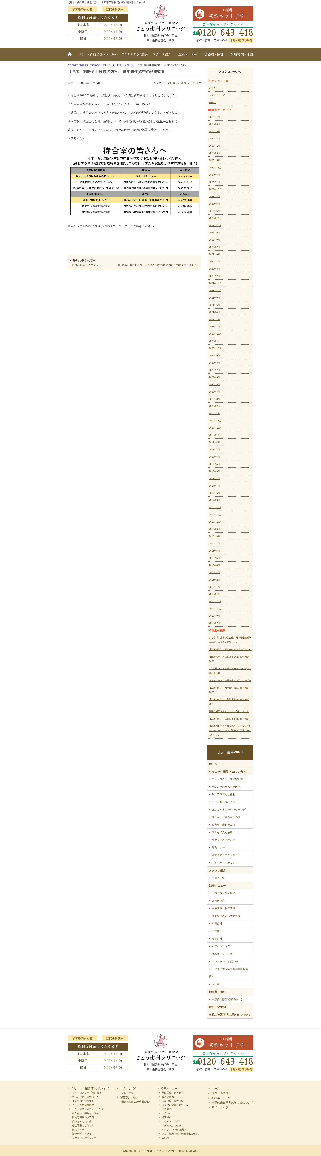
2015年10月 (215, 608)
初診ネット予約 (221, 1097)
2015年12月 (215, 594)
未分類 (212, 102)
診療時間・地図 (240, 56)
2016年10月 (215, 522)
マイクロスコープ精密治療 (227, 779)
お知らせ (174, 83)
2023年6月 (214, 203)
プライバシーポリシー (225, 862)
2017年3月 (214, 500)
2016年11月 (215, 514)
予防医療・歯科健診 (223, 893)
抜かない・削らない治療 (226, 817)
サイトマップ (220, 1107)
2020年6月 (214, 377)
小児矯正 (217, 931)
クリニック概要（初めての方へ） (98, 56)
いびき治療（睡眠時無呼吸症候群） (228, 973)
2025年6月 (214, 153)
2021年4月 (214, 312)
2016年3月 (214, 572)
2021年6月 (214, 305)
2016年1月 (214, 587)
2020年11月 (215, 341)
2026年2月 (214, 138)
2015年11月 (215, 601)
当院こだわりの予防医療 (135, 56)
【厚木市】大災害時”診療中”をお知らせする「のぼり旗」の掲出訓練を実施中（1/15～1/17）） (230, 730)
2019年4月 (214, 442)
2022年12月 (215, 218)
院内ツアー (218, 847)
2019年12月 (215, 420)
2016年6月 (214, 551)
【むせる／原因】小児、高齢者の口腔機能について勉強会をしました (156, 264)
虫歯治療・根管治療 (223, 908)
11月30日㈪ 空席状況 (85, 264)
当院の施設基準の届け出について (230, 1014)
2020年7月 (214, 370)
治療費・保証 (213, 56)
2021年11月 (215, 283)
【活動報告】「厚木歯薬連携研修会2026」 (230, 649)
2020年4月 (214, 391)
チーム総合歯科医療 (223, 801)
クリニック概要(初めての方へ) (228, 771)
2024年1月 (214, 182)
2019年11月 (215, 428)
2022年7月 (214, 247)
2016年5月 (214, 558)
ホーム (71, 56)
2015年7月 (214, 623)
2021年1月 (214, 326)
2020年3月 (214, 399)
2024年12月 (215, 167)
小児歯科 (217, 923)
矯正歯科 (217, 938)
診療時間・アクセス (223, 855)
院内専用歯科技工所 (223, 824)
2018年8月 (214, 449)
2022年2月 (214, 276)
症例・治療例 (217, 1007)
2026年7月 (214, 117)
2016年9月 (214, 529)
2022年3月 (214, 269)
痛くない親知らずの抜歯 (226, 915)
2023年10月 (215, 189)
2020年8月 (214, 363)
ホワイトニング (221, 946)
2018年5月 (214, 464)
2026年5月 (214, 131)
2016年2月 (214, 579)
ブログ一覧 (218, 877)
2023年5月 (214, 211)
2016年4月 (214, 565)
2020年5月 (214, 384)
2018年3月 (214, 471)
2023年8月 (214, 196)
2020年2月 (214, 406)
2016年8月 (214, 536)
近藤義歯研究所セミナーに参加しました (229, 711)
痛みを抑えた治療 (222, 832)
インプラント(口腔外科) (226, 961)
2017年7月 (214, 485)
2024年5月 (214, 175)
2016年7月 (214, 543)
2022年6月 (214, 254)
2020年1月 (214, 413)
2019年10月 (215, 435)
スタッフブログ (191, 83)
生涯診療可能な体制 (223, 794)
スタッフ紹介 (162, 56)
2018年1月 (214, 478)
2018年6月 (214, 457)
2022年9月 (214, 232)
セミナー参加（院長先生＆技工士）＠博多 (230, 680)
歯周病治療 (218, 900)
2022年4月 (214, 261)
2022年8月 (214, 240)
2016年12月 (215, 507)
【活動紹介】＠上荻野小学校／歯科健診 (229, 718)
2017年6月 (214, 493)
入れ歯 (216, 984)
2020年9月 (214, 355)
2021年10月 (215, 290)
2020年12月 (215, 334)
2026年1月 (214, 146)
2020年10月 (215, 348)
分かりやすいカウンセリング (229, 809)
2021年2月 (214, 319)
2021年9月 (214, 297)
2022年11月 (215, 225)
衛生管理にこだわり (223, 839)
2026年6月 (214, 124)
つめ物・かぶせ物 (222, 953)
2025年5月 (214, 160)
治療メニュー (187, 56)
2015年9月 (214, 616)
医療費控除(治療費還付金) (227, 999)
